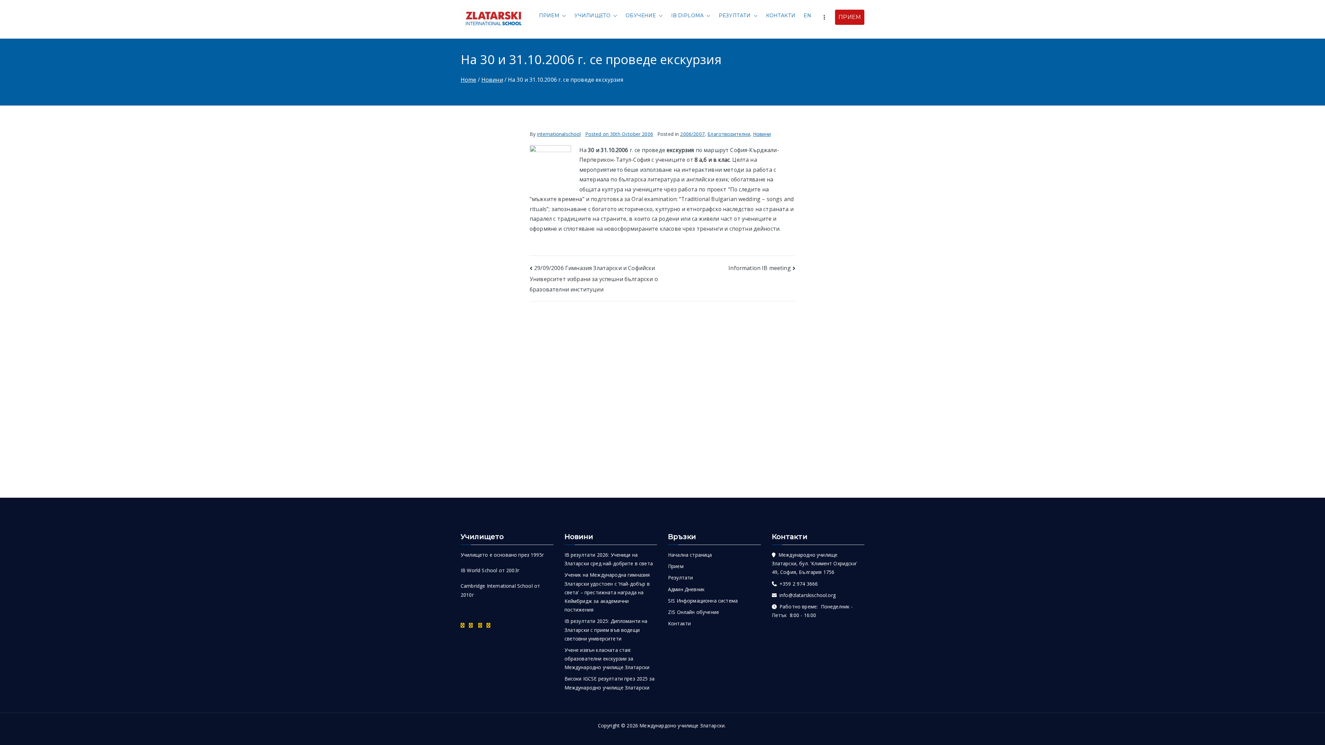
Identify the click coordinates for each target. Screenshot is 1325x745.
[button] (562, 15)
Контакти (780, 15)
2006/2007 (692, 134)
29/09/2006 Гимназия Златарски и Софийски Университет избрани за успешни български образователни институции (594, 278)
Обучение (641, 15)
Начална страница (690, 555)
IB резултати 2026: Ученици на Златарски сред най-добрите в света (609, 559)
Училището (592, 15)
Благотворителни (728, 134)
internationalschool (559, 134)
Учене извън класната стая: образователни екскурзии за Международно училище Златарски (607, 658)
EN (807, 15)
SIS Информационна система (703, 600)
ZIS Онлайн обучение (693, 612)
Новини (762, 134)
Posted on (619, 134)
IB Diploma (687, 15)
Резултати (734, 15)
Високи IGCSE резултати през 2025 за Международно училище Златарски (610, 683)
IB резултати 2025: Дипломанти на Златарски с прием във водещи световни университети (606, 630)
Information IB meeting (759, 268)
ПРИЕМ (849, 17)
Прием (549, 15)
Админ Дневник (686, 589)
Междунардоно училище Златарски (682, 725)
